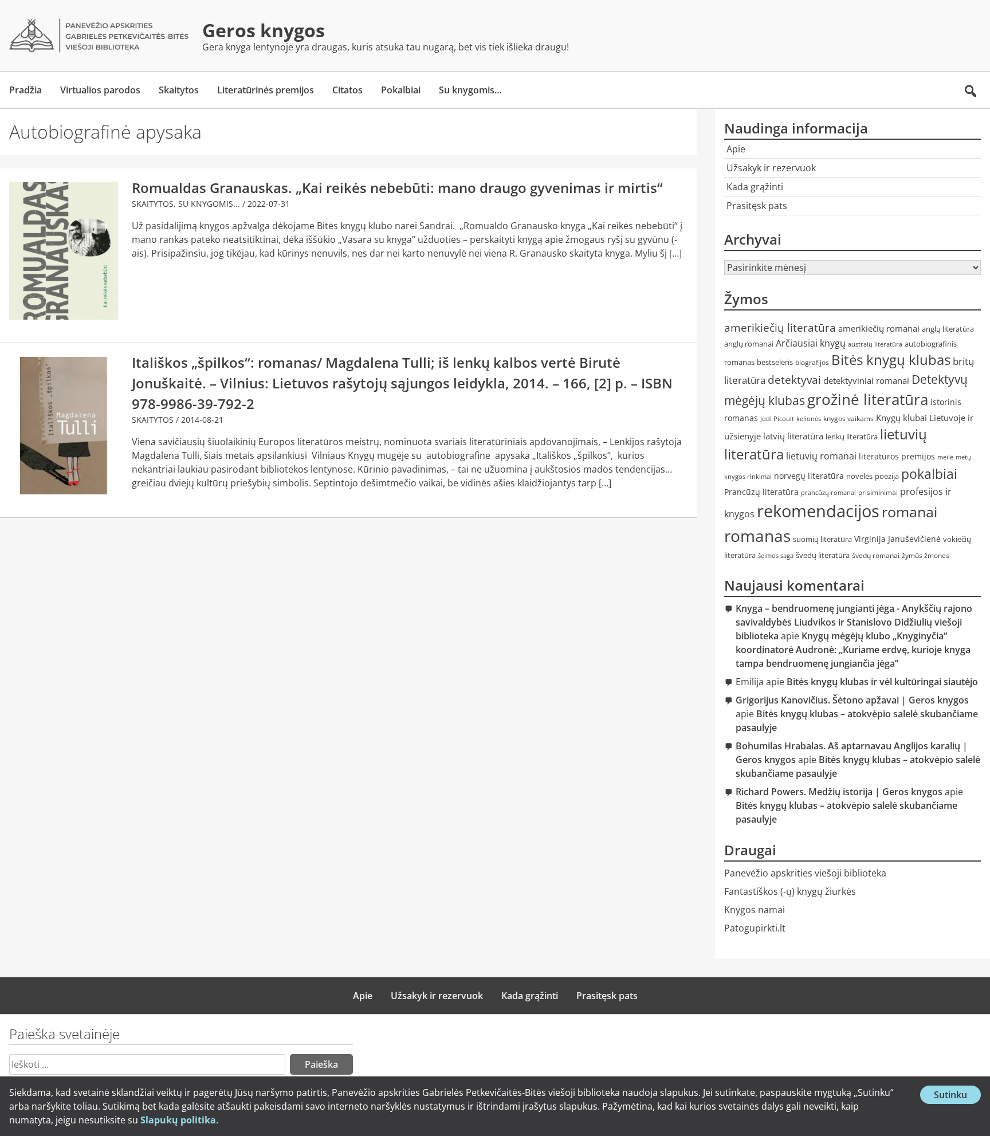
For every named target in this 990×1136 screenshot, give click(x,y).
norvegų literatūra (809, 475)
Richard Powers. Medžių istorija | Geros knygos (839, 791)
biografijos (812, 362)
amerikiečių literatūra (780, 327)
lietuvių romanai (821, 456)
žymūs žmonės (925, 555)
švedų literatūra (823, 555)
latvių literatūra (793, 436)
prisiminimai (878, 492)
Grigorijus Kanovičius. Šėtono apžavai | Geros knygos (852, 700)
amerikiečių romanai (879, 328)
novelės (859, 476)
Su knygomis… (470, 90)
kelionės (808, 419)
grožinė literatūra (867, 399)
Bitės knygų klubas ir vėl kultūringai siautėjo (882, 681)
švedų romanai (875, 555)
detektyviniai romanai (866, 380)
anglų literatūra (948, 329)
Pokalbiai (401, 90)
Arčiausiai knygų (811, 343)
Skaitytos (179, 90)
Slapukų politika (178, 1120)
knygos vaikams (848, 418)
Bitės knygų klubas (890, 360)
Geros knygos (263, 30)
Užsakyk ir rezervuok (771, 168)
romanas (757, 536)
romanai (909, 511)
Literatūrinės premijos (265, 90)
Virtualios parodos (100, 90)
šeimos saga (775, 556)
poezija (887, 476)
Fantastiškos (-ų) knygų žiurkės (790, 891)
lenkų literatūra (852, 436)
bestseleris (775, 362)
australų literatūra (875, 344)
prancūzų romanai (828, 493)
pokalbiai (929, 474)
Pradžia (25, 90)
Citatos (347, 90)
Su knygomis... (209, 203)
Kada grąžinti (754, 186)
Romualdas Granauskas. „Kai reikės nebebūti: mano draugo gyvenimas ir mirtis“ (397, 187)
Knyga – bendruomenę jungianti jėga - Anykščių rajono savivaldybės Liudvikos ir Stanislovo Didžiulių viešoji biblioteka (854, 622)
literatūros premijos (897, 456)
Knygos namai (754, 909)
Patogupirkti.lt (754, 928)
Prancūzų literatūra (761, 491)
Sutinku (957, 1096)
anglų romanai (748, 344)
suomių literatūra (822, 539)
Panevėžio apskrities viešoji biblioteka (805, 873)
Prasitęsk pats (756, 205)
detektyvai (794, 379)
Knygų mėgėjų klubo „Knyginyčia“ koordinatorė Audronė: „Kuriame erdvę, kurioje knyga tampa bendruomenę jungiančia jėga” (853, 650)
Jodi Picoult (777, 419)
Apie (735, 149)
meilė (945, 457)
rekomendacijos (818, 511)
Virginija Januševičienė (897, 538)
